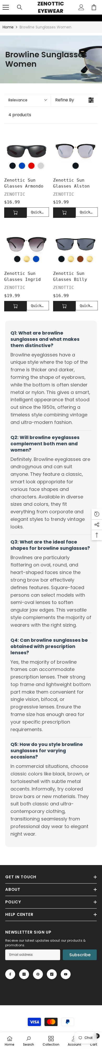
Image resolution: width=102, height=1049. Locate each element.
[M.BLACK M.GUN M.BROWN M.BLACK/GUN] (75, 244)
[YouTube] (66, 974)
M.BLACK (61, 259)
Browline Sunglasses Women (45, 27)
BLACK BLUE (36, 259)
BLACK (12, 165)
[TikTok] (52, 974)
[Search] (19, 7)
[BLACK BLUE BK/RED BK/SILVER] (26, 151)
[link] (3, 18)
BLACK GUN (26, 259)
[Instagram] (24, 974)
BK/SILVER (40, 165)
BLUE (22, 165)
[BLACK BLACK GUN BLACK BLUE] (26, 244)
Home (8, 27)
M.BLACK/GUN (89, 259)
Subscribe (79, 955)
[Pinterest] (38, 974)
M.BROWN (80, 259)
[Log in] (81, 7)
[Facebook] (10, 974)
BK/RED (31, 165)
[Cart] (94, 7)
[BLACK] (75, 151)
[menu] (6, 7)
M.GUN (71, 259)
